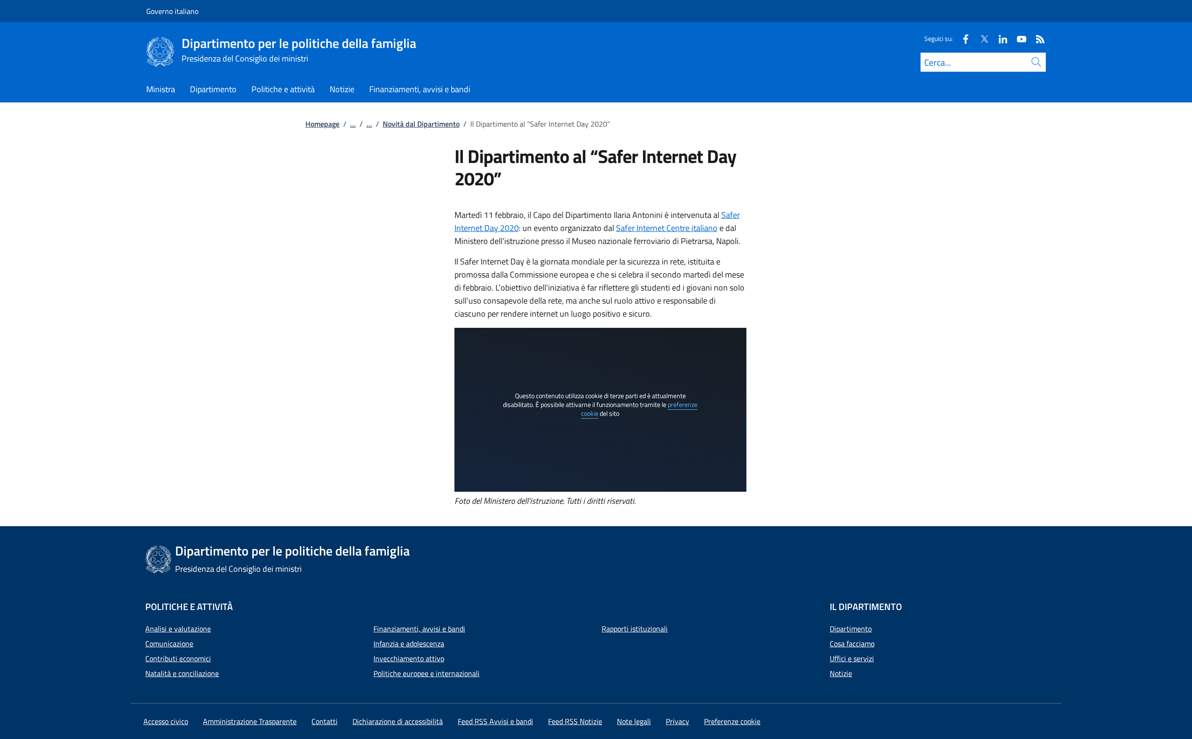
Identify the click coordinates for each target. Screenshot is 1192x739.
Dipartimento (851, 628)
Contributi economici (178, 658)
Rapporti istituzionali (635, 628)
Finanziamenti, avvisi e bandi (419, 628)
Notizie (841, 673)
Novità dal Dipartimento (421, 123)
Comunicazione (169, 643)
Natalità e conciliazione (182, 673)
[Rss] (1036, 38)
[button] (732, 721)
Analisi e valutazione (178, 628)
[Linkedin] (999, 38)
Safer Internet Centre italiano (667, 228)
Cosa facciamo (852, 643)
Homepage (322, 123)
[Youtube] (1018, 38)
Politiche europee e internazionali (426, 673)
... (353, 123)
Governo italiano (172, 11)
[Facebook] (962, 38)
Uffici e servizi (852, 658)
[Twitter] (980, 38)
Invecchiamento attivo (408, 658)
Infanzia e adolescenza (408, 643)
